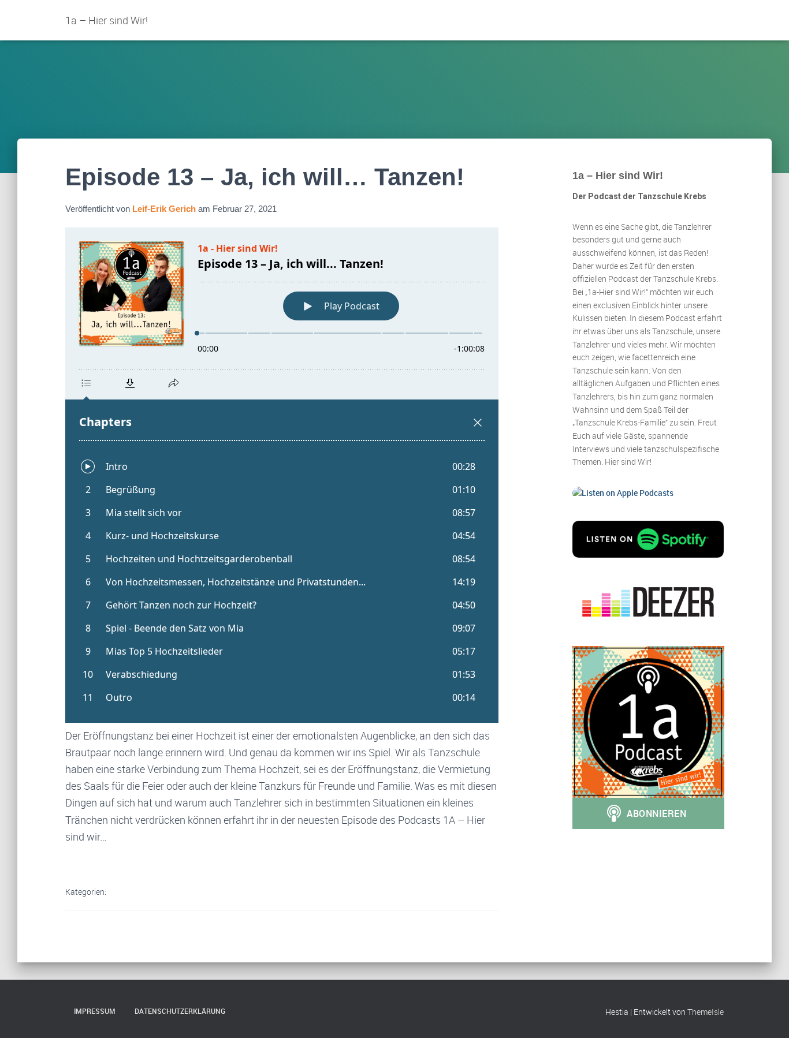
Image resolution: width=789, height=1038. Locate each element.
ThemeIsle (705, 1011)
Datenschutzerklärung (180, 1010)
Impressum (95, 1010)
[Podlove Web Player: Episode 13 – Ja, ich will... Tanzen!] (281, 475)
